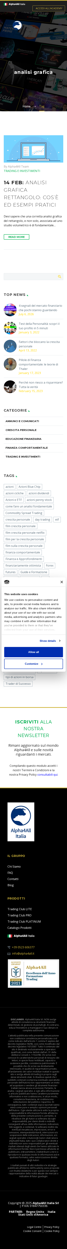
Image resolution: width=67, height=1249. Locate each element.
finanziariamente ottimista (23, 565)
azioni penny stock (39, 500)
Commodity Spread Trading (24, 513)
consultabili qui (47, 775)
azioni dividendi (39, 493)
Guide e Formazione (34, 572)
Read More (16, 237)
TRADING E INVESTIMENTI (22, 171)
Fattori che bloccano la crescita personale (39, 344)
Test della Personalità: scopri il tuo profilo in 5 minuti (39, 326)
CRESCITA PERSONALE (21, 430)
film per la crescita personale (25, 539)
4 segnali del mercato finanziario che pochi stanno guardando (40, 308)
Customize (31, 663)
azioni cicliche (15, 493)
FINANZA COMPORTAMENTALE (27, 447)
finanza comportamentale (23, 552)
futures (11, 572)
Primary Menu (60, 24)
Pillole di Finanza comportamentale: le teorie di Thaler (38, 364)
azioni (10, 487)
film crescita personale (21, 526)
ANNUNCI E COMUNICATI (22, 421)
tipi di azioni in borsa (19, 677)
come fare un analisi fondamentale (29, 506)
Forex (49, 565)
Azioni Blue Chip (29, 487)
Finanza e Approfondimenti (24, 559)
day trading (42, 519)
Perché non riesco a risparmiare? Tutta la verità (41, 385)
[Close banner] (61, 582)
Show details (48, 640)
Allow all (33, 652)
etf (57, 519)
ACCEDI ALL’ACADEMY (49, 8)
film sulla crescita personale (24, 546)
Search (59, 276)
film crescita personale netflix (25, 533)
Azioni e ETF (14, 500)
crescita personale (18, 519)
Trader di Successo (18, 684)
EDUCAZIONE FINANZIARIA (23, 439)
